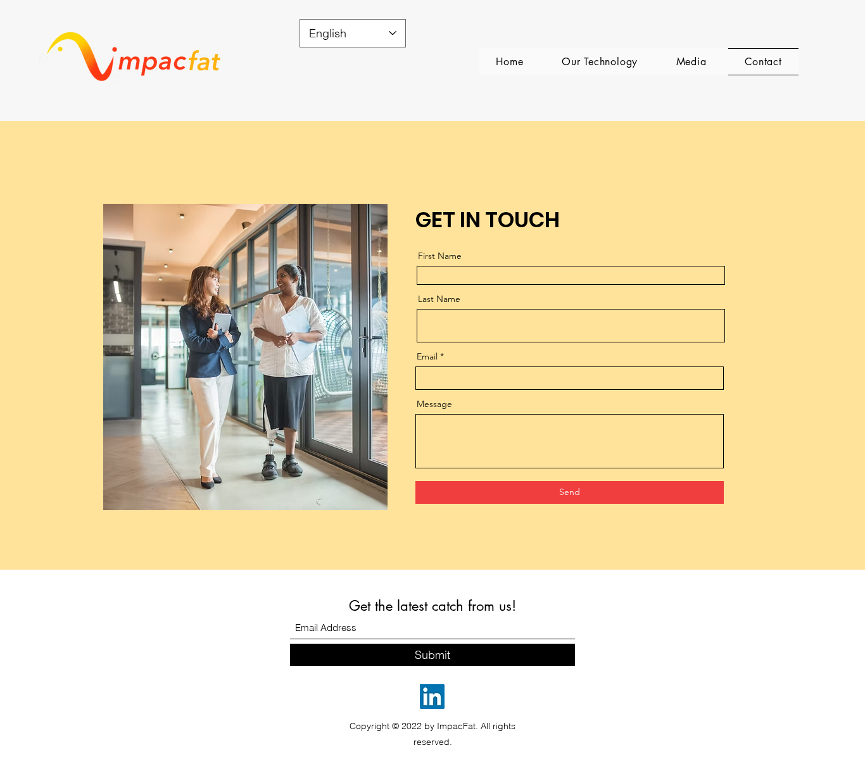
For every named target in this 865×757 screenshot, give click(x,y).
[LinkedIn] (432, 696)
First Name (440, 255)
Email (427, 356)
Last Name (439, 298)
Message (434, 403)
